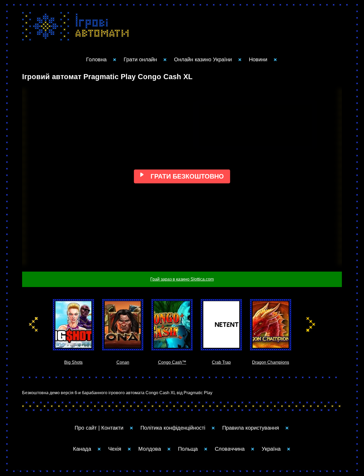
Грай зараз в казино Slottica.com (182, 279)
